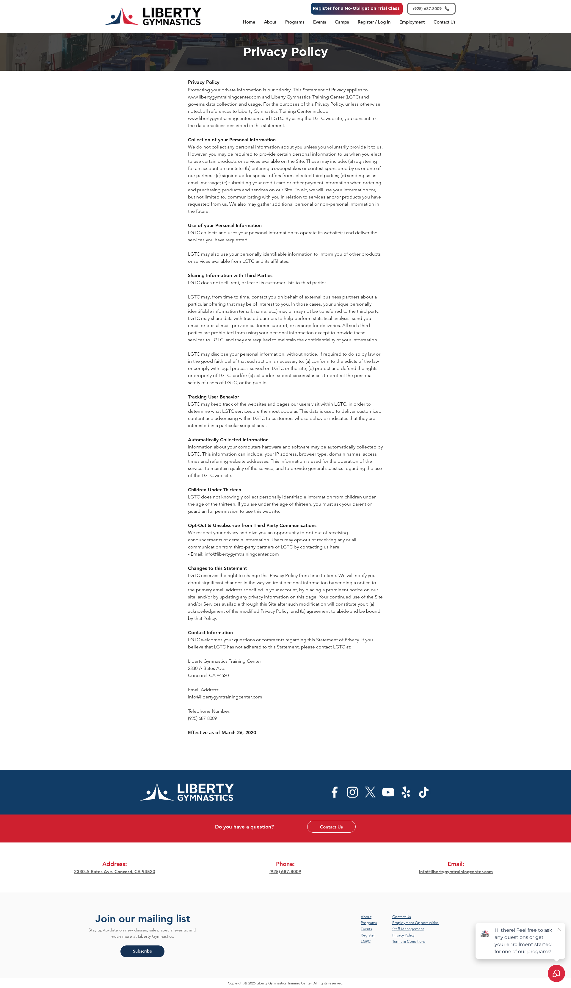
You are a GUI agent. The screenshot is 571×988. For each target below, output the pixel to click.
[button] (270, 22)
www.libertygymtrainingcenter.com (224, 97)
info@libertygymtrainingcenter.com (242, 554)
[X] (370, 792)
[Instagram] (352, 792)
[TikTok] (423, 792)
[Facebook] (334, 792)
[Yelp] (406, 792)
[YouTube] (388, 792)
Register (368, 935)
